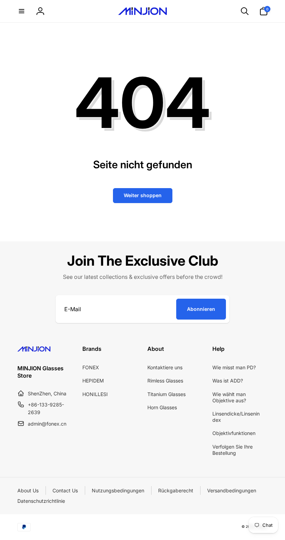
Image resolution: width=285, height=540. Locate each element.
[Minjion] (33, 349)
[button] (21, 11)
